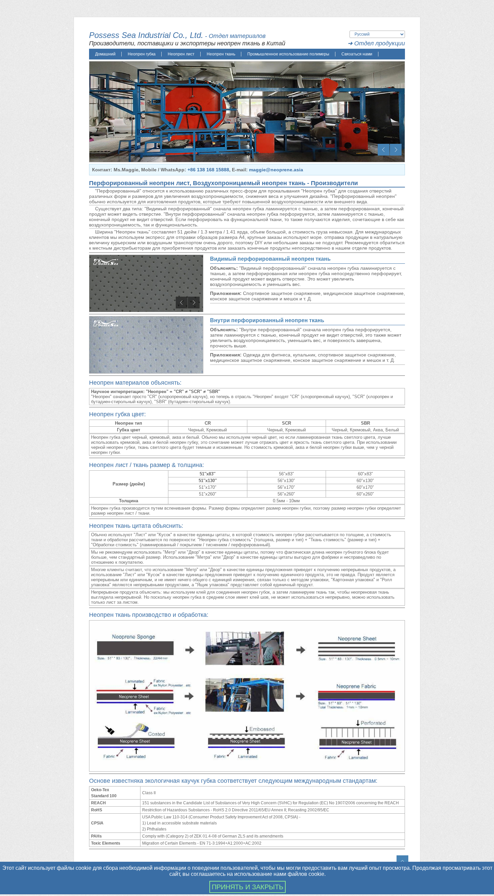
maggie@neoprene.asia (276, 169)
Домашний (105, 54)
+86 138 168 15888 (208, 169)
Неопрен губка (142, 54)
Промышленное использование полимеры (288, 54)
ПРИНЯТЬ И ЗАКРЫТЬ (247, 887)
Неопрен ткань (221, 54)
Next (396, 150)
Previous (383, 150)
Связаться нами (356, 54)
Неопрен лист (181, 54)
